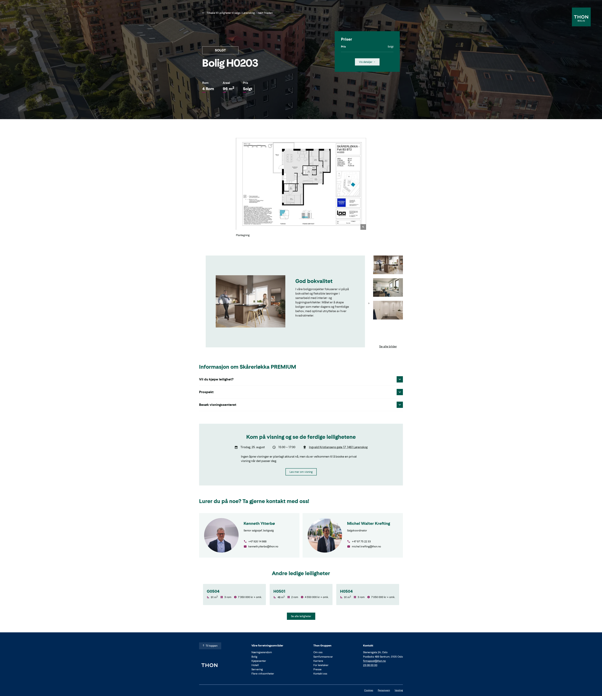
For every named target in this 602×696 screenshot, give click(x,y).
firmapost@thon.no (374, 660)
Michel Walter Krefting (368, 523)
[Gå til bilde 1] (388, 265)
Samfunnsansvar (323, 656)
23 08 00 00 (370, 665)
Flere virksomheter (262, 673)
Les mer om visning (301, 471)
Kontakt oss (320, 673)
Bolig (254, 656)
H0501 (279, 591)
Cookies (368, 690)
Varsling (399, 690)
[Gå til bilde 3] (388, 310)
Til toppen (211, 645)
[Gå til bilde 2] (388, 288)
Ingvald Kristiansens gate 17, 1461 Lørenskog (338, 447)
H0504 (346, 591)
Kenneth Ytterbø (259, 523)
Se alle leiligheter (301, 616)
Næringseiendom (261, 652)
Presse (317, 669)
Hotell (255, 665)
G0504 (213, 591)
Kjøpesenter (258, 660)
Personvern (384, 690)
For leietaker (320, 665)
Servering (257, 669)
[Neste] (370, 187)
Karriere (318, 660)
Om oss (317, 652)
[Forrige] (232, 187)
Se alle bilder (388, 346)
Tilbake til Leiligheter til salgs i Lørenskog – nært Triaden (239, 12)
